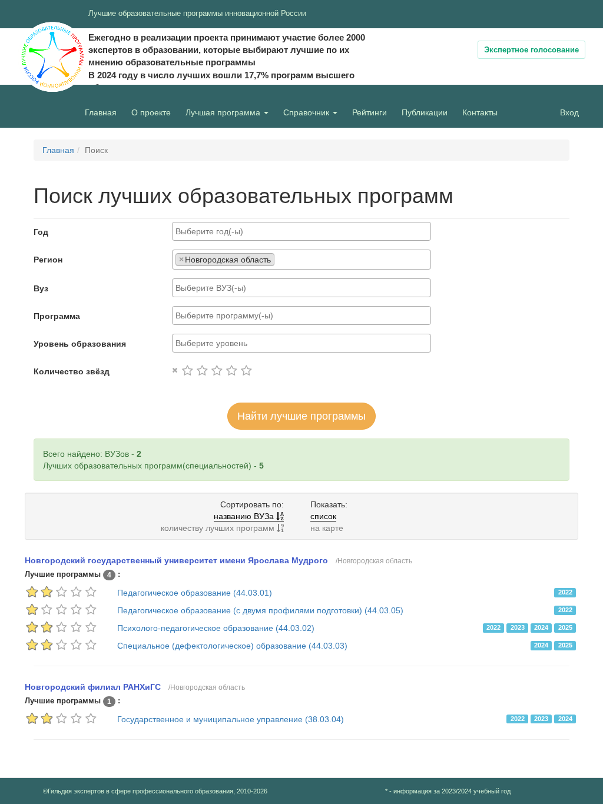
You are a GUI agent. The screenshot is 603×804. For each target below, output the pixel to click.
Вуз (41, 288)
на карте (326, 528)
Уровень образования (80, 343)
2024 (541, 627)
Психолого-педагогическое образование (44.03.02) (215, 628)
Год (41, 232)
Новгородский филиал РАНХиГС (93, 687)
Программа (57, 316)
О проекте (154, 112)
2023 (518, 627)
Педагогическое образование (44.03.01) (194, 592)
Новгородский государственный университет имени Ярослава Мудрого (176, 560)
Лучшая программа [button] (224, 112)
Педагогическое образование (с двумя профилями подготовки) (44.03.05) (260, 610)
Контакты (480, 112)
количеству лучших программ (219, 528)
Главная (101, 112)
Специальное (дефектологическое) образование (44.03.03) (232, 645)
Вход (569, 112)
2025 (565, 627)
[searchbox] (301, 231)
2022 (565, 592)
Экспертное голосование (531, 49)
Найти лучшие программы (301, 416)
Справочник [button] (307, 112)
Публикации (425, 112)
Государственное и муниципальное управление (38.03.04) (230, 719)
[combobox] (301, 231)
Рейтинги (369, 112)
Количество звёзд (72, 371)
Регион (48, 259)
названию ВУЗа (245, 516)
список (323, 516)
